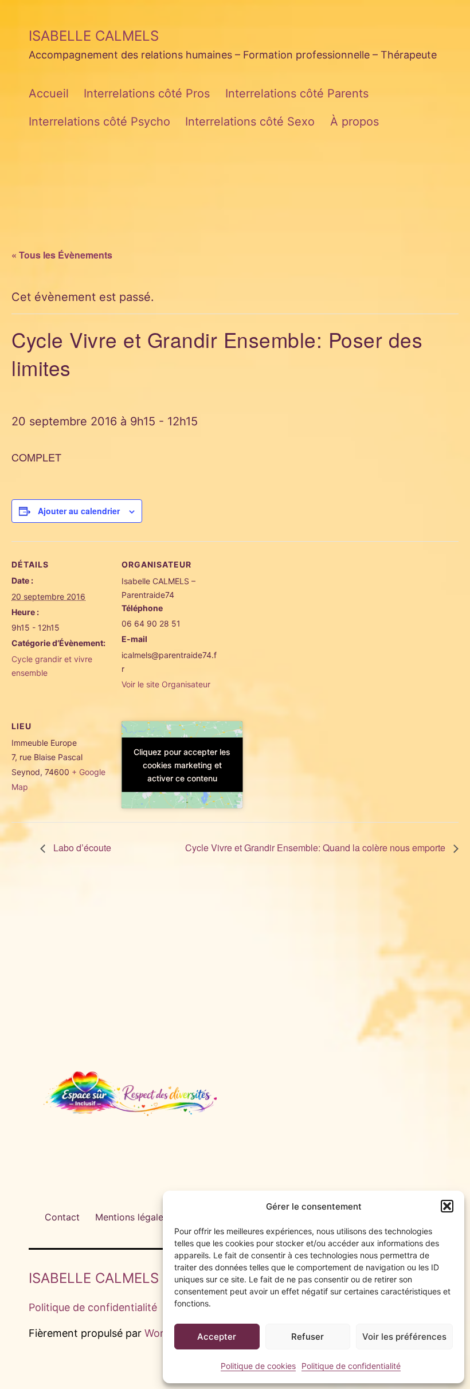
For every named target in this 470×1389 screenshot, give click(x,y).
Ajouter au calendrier (79, 511)
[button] (447, 1206)
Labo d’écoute (81, 847)
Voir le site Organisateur (166, 684)
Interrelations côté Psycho (99, 121)
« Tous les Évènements (61, 254)
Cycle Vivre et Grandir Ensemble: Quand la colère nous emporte (316, 847)
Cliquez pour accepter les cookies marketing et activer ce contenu (182, 765)
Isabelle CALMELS (94, 36)
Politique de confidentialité (351, 1366)
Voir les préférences (404, 1336)
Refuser (307, 1336)
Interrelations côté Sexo (250, 121)
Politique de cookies (258, 1366)
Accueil (49, 93)
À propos (354, 121)
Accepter (216, 1336)
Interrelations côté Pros (147, 93)
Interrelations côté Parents (297, 93)
